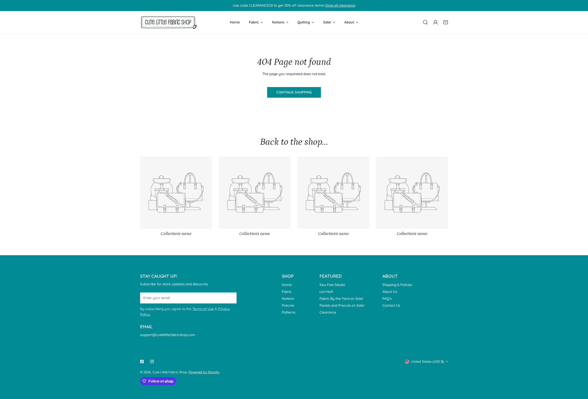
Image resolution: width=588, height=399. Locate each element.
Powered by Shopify (204, 372)
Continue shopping (294, 92)
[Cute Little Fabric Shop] (169, 22)
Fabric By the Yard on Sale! (341, 298)
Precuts (288, 305)
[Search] (425, 22)
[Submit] (230, 297)
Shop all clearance (340, 5)
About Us (389, 291)
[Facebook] (142, 361)
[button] (446, 22)
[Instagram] (152, 361)
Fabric (287, 291)
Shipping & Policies (397, 285)
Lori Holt (326, 291)
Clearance (327, 312)
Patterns (288, 312)
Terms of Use (203, 309)
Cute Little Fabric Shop (170, 372)
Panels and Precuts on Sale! (341, 305)
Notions (288, 298)
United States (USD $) (427, 361)
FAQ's (387, 298)
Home (287, 285)
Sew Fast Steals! (332, 285)
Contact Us (391, 305)
